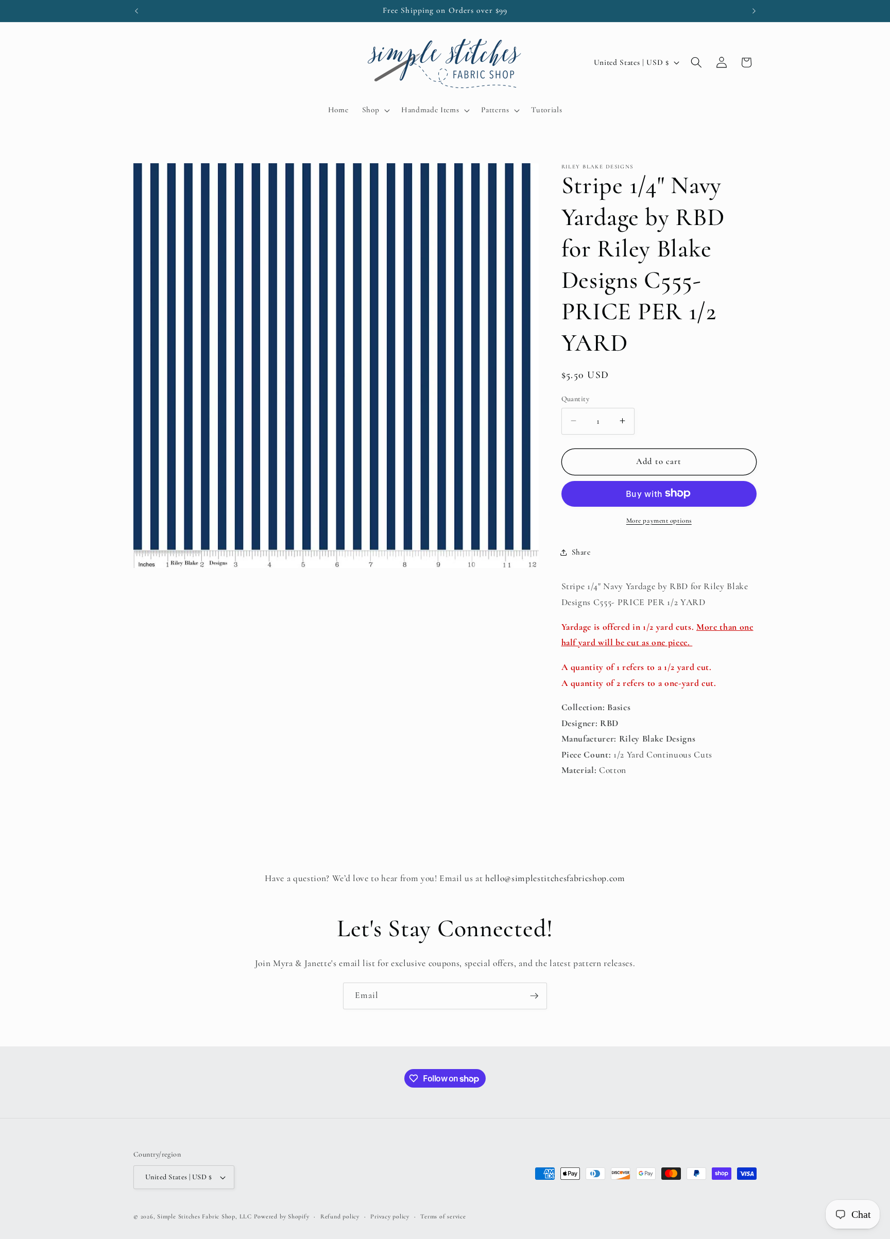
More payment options (659, 520)
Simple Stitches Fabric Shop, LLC (204, 1216)
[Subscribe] (534, 996)
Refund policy (340, 1216)
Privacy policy (389, 1216)
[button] (375, 110)
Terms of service (443, 1216)
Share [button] (581, 552)
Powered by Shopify (282, 1216)
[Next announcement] (754, 11)
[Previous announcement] (136, 11)
